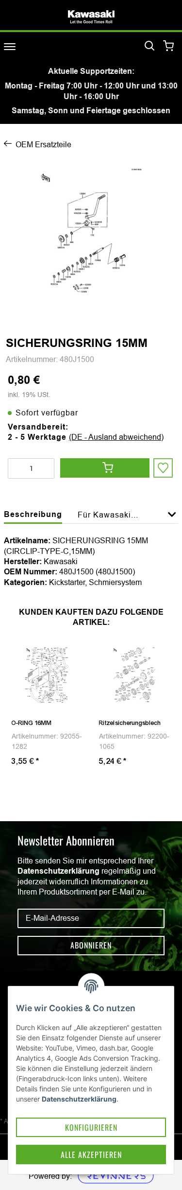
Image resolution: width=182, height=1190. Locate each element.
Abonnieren (91, 945)
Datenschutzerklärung (58, 871)
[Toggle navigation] (10, 46)
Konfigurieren (91, 1127)
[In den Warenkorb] (104, 468)
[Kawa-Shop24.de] (91, 16)
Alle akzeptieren (91, 1154)
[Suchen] (149, 46)
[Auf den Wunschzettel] (163, 468)
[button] (172, 520)
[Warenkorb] (168, 46)
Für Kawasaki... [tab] (108, 514)
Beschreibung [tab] (33, 514)
